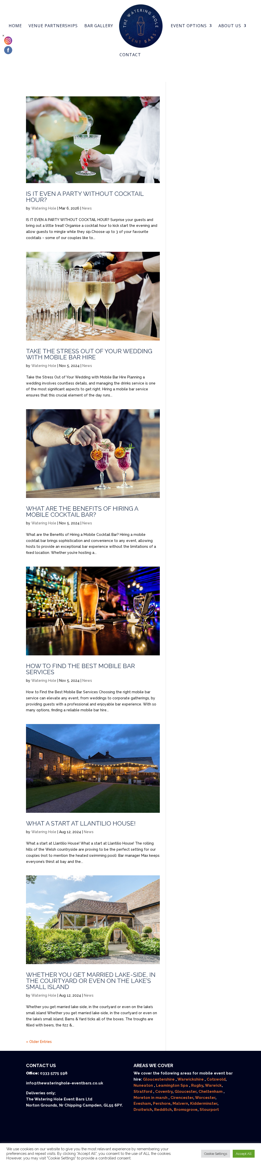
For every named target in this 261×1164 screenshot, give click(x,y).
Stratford (143, 1091)
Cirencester (182, 1097)
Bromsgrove (186, 1109)
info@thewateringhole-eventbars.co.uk (64, 1083)
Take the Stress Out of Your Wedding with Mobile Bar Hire (89, 354)
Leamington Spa (172, 1085)
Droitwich (143, 1109)
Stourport (209, 1109)
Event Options (189, 26)
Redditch (163, 1109)
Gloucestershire (159, 1079)
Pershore (162, 1103)
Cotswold (216, 1079)
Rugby (197, 1085)
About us (229, 26)
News (87, 208)
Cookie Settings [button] (215, 1154)
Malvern (180, 1103)
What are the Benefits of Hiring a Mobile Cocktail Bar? (82, 511)
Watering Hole (43, 208)
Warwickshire (191, 1079)
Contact (130, 55)
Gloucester (186, 1091)
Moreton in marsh (151, 1097)
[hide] (3, 35)
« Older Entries (39, 1042)
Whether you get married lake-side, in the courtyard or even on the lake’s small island (90, 981)
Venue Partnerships (53, 26)
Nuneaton (144, 1085)
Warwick (213, 1085)
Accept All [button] (244, 1154)
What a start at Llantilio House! (81, 823)
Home (15, 26)
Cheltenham (211, 1091)
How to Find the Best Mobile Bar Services (80, 669)
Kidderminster (203, 1103)
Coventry (164, 1091)
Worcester (205, 1097)
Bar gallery (98, 26)
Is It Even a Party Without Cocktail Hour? (84, 196)
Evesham (142, 1103)
